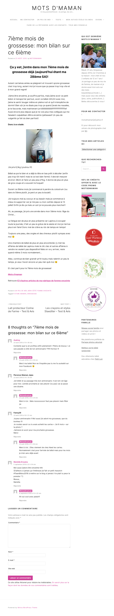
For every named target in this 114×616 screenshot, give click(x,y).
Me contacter (27, 20)
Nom (10, 552)
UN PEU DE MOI (44, 20)
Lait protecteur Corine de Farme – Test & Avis (21, 308)
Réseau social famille (90, 328)
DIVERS (99, 20)
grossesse (32, 294)
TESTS (58, 20)
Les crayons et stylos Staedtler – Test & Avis (57, 308)
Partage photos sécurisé (91, 342)
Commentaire (14, 523)
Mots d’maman (15, 274)
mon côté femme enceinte (39, 291)
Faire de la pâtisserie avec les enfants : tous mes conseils (57, 25)
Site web (11, 568)
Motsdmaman (36, 58)
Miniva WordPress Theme (27, 607)
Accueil (14, 20)
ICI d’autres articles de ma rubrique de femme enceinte (43, 280)
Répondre (17, 352)
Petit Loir (99, 359)
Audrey (17, 340)
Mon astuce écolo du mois (79, 20)
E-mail (11, 560)
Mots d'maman (57, 8)
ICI (86, 131)
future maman (19, 294)
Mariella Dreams (21, 462)
